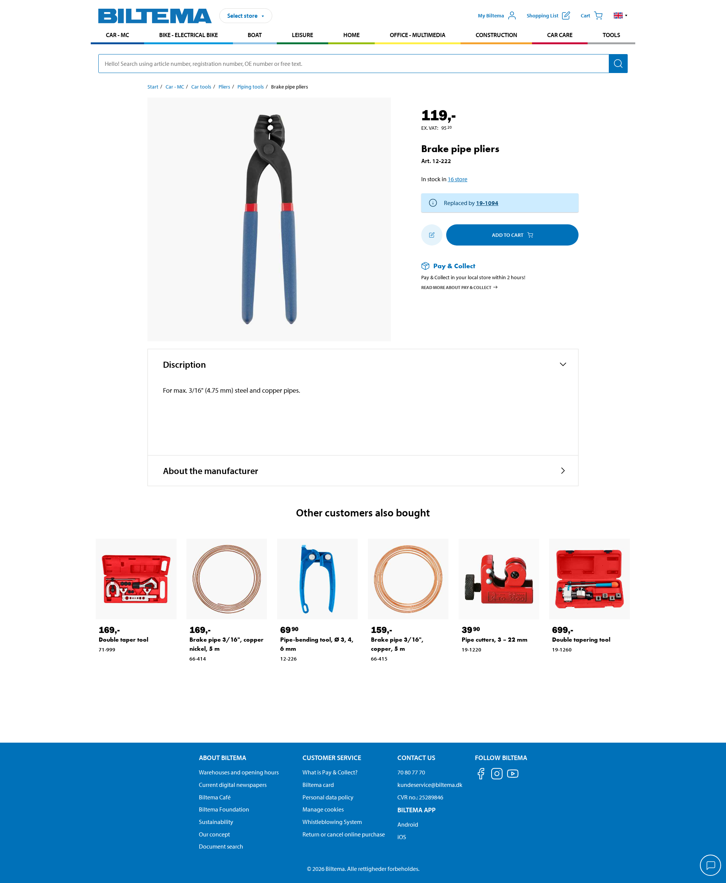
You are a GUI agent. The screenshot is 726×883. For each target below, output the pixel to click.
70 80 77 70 (411, 772)
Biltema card (318, 784)
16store (457, 179)
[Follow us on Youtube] (513, 777)
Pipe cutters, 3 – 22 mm (494, 640)
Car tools (201, 86)
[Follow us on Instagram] (497, 775)
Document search (221, 846)
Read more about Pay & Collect (456, 287)
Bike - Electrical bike (188, 35)
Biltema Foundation (224, 809)
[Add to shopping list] (431, 235)
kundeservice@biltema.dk (429, 784)
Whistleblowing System (332, 821)
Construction (496, 35)
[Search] (618, 63)
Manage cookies (323, 809)
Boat (255, 35)
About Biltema (222, 757)
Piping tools (250, 86)
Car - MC (117, 35)
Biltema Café (215, 797)
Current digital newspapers (233, 784)
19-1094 (487, 203)
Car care (559, 35)
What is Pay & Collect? (330, 772)
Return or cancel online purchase (343, 834)
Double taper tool (123, 640)
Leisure (302, 35)
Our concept (214, 834)
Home (351, 35)
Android (407, 824)
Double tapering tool (581, 640)
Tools (611, 35)
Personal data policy (328, 797)
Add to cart (507, 235)
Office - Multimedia (417, 35)
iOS (401, 837)
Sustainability (216, 821)
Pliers (224, 86)
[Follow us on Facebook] (481, 775)
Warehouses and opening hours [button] (239, 772)
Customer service (331, 757)
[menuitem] (117, 35)
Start (152, 86)
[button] (620, 15)
